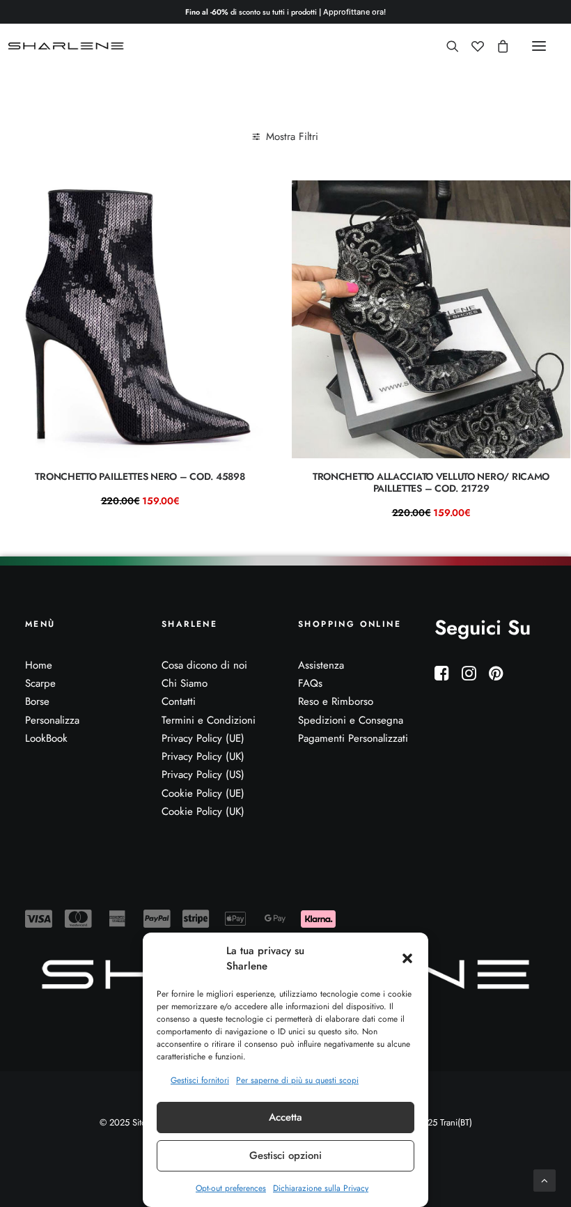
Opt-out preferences (231, 1188)
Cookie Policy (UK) (203, 811)
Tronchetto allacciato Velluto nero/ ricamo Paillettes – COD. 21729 (431, 482)
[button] (407, 958)
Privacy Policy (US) (203, 774)
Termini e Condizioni (209, 720)
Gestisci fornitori (200, 1080)
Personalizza (52, 720)
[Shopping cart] (496, 46)
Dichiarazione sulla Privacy (320, 1188)
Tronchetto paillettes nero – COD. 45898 (139, 476)
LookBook (46, 738)
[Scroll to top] (544, 1179)
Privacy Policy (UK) (203, 756)
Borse (37, 701)
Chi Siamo (185, 683)
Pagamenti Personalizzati (353, 738)
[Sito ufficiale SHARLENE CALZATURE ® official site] (67, 45)
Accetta (285, 1117)
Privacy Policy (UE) (203, 738)
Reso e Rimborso (335, 701)
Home (38, 665)
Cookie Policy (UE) (203, 793)
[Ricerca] (446, 46)
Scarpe (40, 683)
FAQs (310, 683)
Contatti (179, 701)
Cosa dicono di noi (204, 665)
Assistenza (321, 665)
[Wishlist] (471, 46)
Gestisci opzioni (285, 1155)
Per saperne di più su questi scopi (297, 1080)
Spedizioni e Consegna (350, 720)
